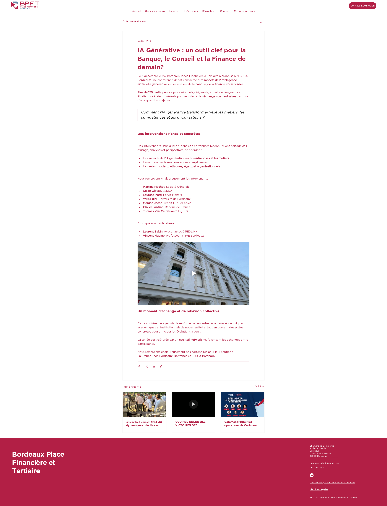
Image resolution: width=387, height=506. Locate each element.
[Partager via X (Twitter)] (146, 366)
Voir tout (260, 386)
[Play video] (193, 273)
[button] (260, 22)
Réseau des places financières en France (332, 483)
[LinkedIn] (312, 475)
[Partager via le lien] (161, 366)
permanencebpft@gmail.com (324, 463)
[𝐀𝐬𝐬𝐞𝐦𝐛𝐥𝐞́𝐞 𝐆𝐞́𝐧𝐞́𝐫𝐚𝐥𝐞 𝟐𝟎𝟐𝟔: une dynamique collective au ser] (144, 404)
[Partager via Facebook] (139, 366)
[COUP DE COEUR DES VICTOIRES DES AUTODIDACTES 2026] (193, 404)
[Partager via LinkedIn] (153, 366)
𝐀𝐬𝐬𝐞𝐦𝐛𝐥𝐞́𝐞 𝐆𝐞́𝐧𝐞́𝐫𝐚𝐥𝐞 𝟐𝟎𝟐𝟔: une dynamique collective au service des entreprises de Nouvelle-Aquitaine (144, 423)
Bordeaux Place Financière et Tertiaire (38, 462)
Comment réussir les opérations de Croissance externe (241, 423)
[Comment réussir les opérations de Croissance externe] (242, 404)
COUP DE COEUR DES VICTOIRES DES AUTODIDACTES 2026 (190, 423)
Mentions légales (319, 489)
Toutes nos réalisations (134, 22)
